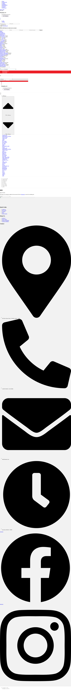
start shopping (6, 89)
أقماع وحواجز (4, 138)
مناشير (2, 38)
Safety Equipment (3, 50)
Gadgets (3, 3)
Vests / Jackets (2, 49)
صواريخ (3, 171)
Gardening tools (2, 54)
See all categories (3, 66)
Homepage (23, 194)
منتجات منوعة (4, 142)
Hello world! (2, 9)
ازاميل (3, 163)
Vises (1, 56)
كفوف (3, 140)
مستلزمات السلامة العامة (6, 136)
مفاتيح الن (4, 162)
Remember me (3, 24)
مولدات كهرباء (4, 185)
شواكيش (3, 173)
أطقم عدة (2, 40)
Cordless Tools (2, 62)
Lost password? (5, 25)
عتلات (3, 174)
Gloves (1, 46)
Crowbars (1, 57)
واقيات (3, 139)
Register (3, 21)
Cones (1, 48)
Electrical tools (4, 2)
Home (3, 1)
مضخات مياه (4, 141)
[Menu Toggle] (0, 94)
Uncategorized (2, 35)
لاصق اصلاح (4, 166)
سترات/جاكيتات (4, 137)
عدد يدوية (3, 39)
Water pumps (4, 7)
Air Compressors (3, 64)
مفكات (3, 145)
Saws (1, 61)
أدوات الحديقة (4, 167)
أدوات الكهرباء (4, 135)
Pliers (1, 60)
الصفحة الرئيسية (5, 178)
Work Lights (2, 63)
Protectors (1, 47)
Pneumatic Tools (2, 65)
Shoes (1, 44)
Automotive (2, 55)
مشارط (3, 164)
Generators (4, 4)
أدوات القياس (4, 179)
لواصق (3, 186)
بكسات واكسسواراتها (5, 146)
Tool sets (3, 6)
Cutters (1, 59)
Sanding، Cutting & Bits (4, 53)
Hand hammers (2, 58)
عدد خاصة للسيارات (5, 165)
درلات (2, 37)
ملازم (3, 175)
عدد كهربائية (3, 36)
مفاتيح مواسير (4, 161)
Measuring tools (2, 52)
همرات (3, 172)
